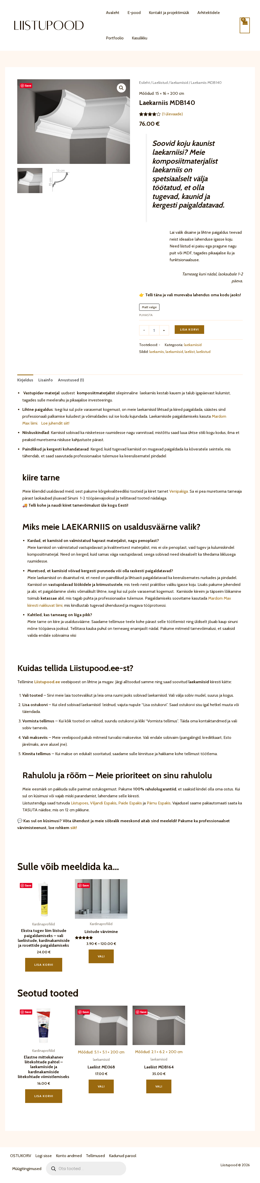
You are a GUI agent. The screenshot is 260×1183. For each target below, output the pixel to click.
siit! (73, 827)
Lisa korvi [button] (43, 965)
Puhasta (146, 315)
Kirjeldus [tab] (25, 380)
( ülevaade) (172, 114)
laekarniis (156, 351)
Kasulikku (139, 38)
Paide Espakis (130, 803)
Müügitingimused (26, 1168)
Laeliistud (160, 82)
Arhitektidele (208, 12)
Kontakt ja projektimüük (169, 12)
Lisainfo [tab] (45, 380)
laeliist (190, 351)
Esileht (144, 82)
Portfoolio (115, 38)
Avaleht (112, 12)
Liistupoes (79, 803)
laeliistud (203, 351)
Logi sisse (43, 1155)
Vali (101, 956)
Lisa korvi (189, 329)
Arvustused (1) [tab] (71, 380)
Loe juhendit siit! (54, 423)
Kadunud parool (122, 1155)
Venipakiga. (179, 491)
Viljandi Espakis (103, 803)
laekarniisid (179, 82)
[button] (121, 87)
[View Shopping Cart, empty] (245, 25)
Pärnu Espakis (159, 803)
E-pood (134, 12)
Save (28, 85)
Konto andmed (69, 1155)
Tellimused (95, 1155)
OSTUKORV (20, 1155)
